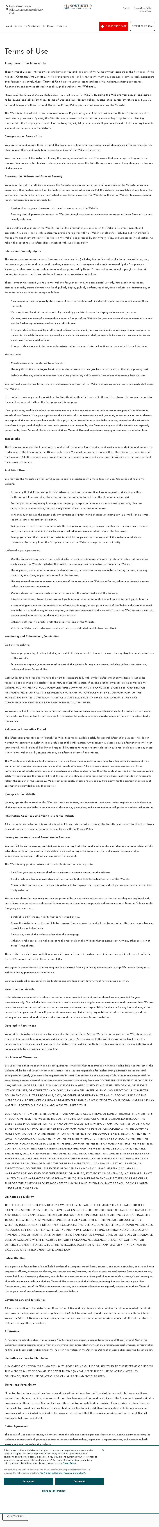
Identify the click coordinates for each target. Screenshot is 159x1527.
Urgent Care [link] (145, 11)
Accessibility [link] (116, 1501)
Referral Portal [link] (142, 26)
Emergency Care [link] (116, 26)
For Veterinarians (32, 26)
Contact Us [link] (62, 26)
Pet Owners (48, 26)
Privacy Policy (69, 1463)
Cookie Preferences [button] (140, 1501)
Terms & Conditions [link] (73, 1501)
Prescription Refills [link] (142, 8)
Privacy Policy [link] (97, 1501)
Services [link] (18, 26)
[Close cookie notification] (103, 1450)
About (9, 26)
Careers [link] (126, 8)
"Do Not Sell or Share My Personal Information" (62, 1473)
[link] (78, 7)
